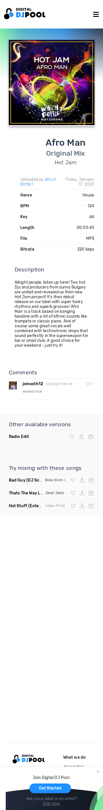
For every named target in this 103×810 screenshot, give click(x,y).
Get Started (50, 788)
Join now (51, 803)
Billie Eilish (54, 480)
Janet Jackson (57, 493)
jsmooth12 (33, 383)
